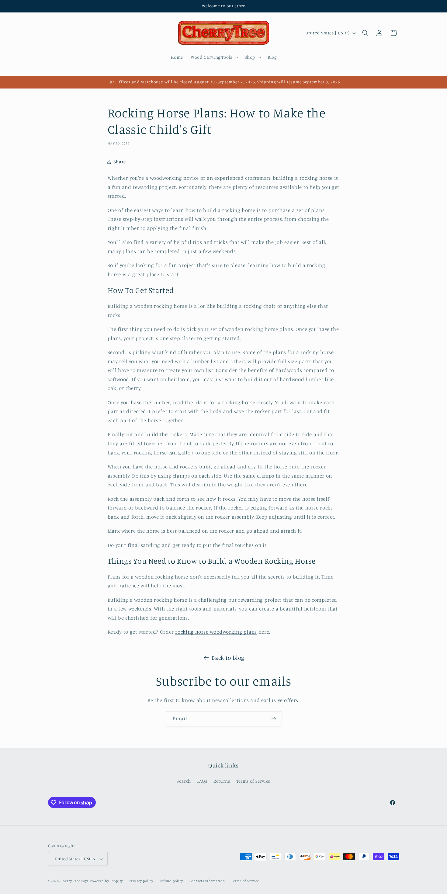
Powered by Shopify (106, 881)
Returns (221, 781)
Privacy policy (141, 881)
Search (184, 781)
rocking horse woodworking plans (216, 632)
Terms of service (245, 881)
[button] (214, 57)
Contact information (207, 881)
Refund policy (171, 881)
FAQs (202, 781)
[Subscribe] (274, 718)
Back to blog (228, 657)
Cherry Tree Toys (74, 881)
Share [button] (120, 161)
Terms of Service (253, 781)
